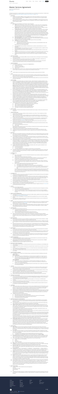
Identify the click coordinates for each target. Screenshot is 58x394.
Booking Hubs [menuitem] (11, 382)
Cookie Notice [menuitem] (15, 391)
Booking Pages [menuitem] (12, 381)
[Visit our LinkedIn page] (46, 389)
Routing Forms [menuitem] (12, 384)
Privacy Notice (23, 119)
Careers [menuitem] (30, 383)
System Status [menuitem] (21, 386)
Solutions (30, 1)
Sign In (43, 1)
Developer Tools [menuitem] (22, 385)
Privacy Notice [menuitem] (11, 391)
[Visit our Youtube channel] (47, 389)
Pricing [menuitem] (11, 386)
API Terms (36, 14)
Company (40, 1)
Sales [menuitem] (40, 381)
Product (27, 1)
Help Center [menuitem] (21, 382)
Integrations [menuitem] (21, 384)
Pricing (33, 1)
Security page (25, 202)
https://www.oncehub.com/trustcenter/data (22, 195)
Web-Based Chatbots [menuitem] (12, 385)
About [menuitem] (30, 381)
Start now (47, 1)
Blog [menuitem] (20, 381)
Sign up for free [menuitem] (41, 383)
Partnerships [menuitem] (31, 382)
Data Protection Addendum (20, 14)
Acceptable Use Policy (26, 14)
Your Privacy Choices (22, 391)
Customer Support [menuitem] (41, 382)
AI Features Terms (32, 14)
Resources (36, 1)
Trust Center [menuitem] (21, 383)
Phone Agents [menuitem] (11, 383)
